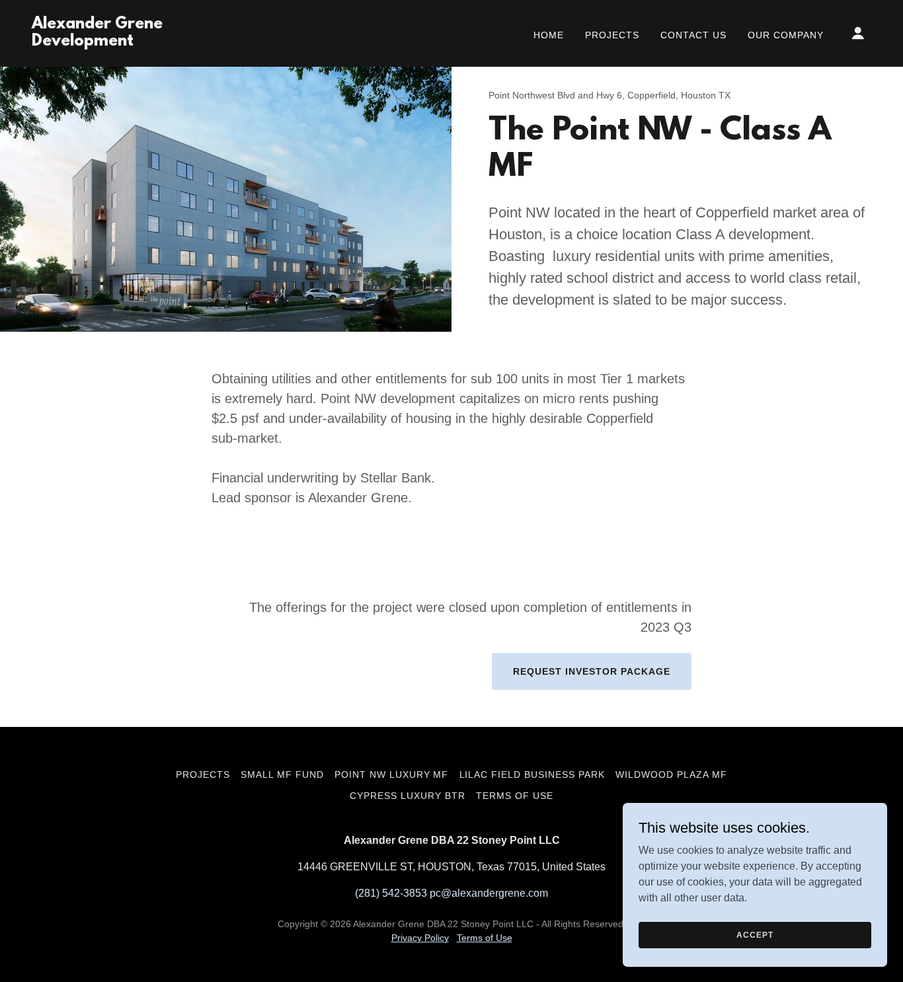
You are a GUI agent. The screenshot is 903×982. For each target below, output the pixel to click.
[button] (858, 33)
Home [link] (548, 35)
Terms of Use (484, 937)
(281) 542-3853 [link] (391, 893)
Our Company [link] (786, 35)
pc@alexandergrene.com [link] (489, 893)
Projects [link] (612, 35)
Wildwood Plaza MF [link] (671, 774)
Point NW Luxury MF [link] (391, 774)
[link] (149, 42)
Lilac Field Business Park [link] (532, 774)
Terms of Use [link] (514, 795)
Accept (754, 934)
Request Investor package (591, 671)
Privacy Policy (420, 937)
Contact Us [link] (693, 35)
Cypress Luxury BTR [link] (407, 795)
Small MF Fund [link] (282, 774)
